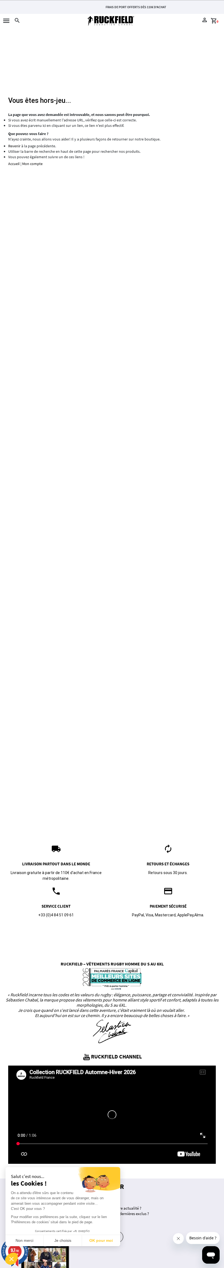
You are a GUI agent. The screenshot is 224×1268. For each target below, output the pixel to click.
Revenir (14, 145)
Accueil (14, 163)
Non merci (24, 1240)
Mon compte (32, 163)
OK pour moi (101, 1240)
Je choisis (62, 1240)
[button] (11, 1258)
